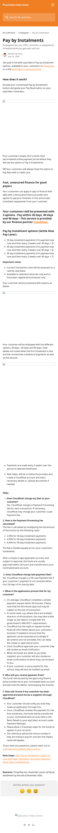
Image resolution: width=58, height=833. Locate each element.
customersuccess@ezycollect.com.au (21, 749)
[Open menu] (52, 5)
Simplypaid (24, 32)
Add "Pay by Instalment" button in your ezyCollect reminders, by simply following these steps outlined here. (27, 759)
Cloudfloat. (41, 222)
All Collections (9, 32)
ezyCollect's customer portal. (26, 69)
